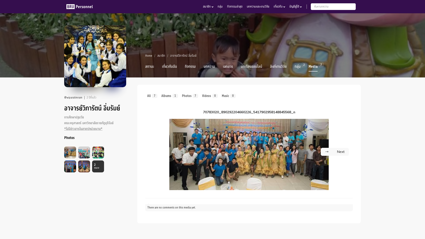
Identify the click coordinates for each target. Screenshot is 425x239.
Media (313, 66)
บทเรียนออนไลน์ (251, 66)
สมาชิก (207, 6)
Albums (168, 95)
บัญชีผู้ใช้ (294, 6)
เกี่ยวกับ (278, 6)
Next (341, 151)
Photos (189, 95)
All (151, 95)
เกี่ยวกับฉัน (169, 66)
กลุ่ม (220, 6)
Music (228, 95)
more (96, 166)
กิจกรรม (190, 66)
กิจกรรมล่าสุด (234, 6)
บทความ (209, 66)
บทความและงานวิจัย (258, 6)
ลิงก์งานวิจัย (278, 66)
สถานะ (149, 66)
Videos (209, 95)
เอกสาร (228, 66)
